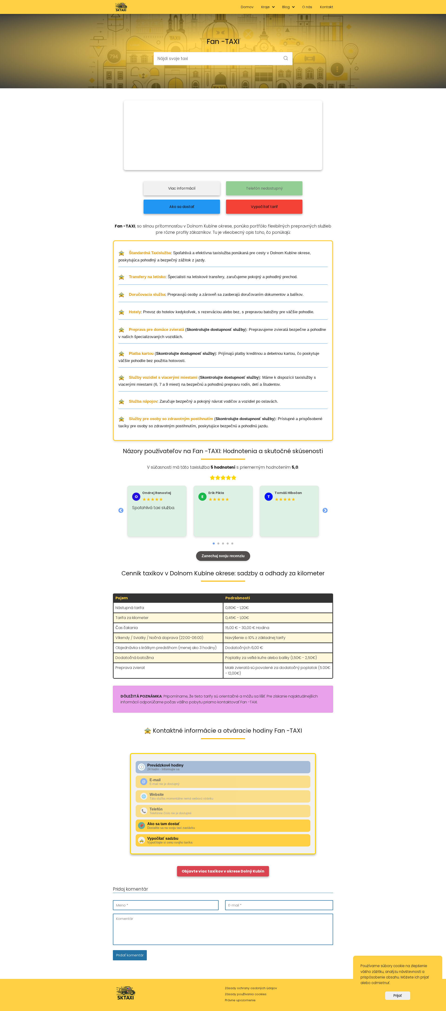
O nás (307, 6)
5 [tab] (232, 543)
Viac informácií (182, 188)
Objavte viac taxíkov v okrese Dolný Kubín (223, 871)
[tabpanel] (157, 511)
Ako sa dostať (181, 206)
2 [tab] (218, 543)
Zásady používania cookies (245, 994)
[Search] (284, 56)
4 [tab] (227, 543)
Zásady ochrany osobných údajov (251, 988)
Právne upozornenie (240, 1000)
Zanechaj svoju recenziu (223, 556)
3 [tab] (223, 543)
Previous (121, 510)
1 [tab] (213, 543)
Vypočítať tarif (264, 206)
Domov (247, 6)
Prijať (398, 995)
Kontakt (326, 6)
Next (325, 510)
